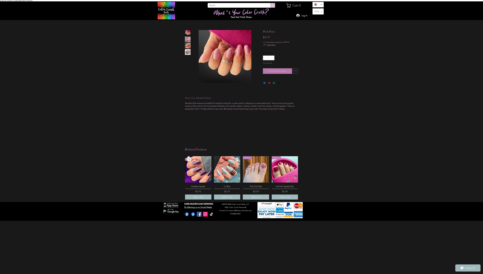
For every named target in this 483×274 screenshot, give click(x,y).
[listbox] (318, 11)
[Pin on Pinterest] (269, 82)
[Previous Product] (181, 169)
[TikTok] (211, 214)
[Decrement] (265, 58)
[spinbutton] (269, 58)
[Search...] (272, 5)
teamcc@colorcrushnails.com (240, 210)
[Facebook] (186, 214)
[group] (241, 178)
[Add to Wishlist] (295, 70)
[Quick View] (198, 169)
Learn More (279, 44)
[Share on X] (278, 82)
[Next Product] (301, 169)
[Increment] (272, 58)
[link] (294, 5)
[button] (318, 11)
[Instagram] (205, 214)
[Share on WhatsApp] (274, 82)
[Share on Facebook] (264, 82)
